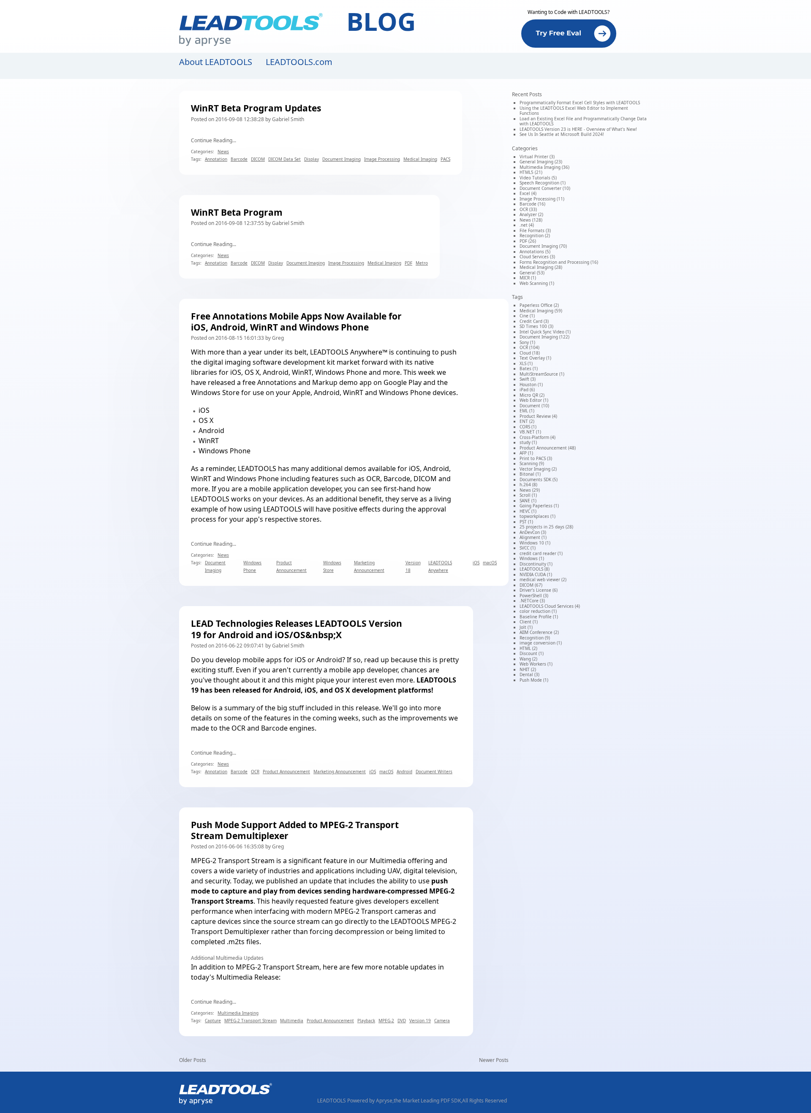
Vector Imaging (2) (538, 469)
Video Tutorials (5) (538, 178)
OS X (206, 420)
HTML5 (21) (531, 172)
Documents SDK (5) (539, 479)
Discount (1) (532, 653)
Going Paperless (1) (539, 506)
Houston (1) (531, 384)
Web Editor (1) (534, 400)
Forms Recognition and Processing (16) (559, 262)
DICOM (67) (531, 585)
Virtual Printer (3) (537, 157)
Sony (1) (527, 342)
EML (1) (527, 411)
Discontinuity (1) (536, 564)
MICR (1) (528, 278)
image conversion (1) (541, 643)
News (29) (530, 490)
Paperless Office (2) (539, 305)
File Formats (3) (535, 230)
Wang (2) (528, 659)
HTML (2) (528, 648)
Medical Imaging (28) (541, 267)
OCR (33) (528, 209)
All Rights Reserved (484, 1100)
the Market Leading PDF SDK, (428, 1100)
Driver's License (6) (539, 590)
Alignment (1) (533, 537)
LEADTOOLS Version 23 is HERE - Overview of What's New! (578, 129)
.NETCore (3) (532, 601)
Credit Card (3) (534, 321)
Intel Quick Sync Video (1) (545, 332)
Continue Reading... (213, 140)
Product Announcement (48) (548, 448)
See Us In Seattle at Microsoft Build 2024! (562, 134)
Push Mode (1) (534, 680)
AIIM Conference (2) (539, 632)
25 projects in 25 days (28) (546, 527)
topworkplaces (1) (537, 516)
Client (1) (529, 622)
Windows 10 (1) (535, 543)
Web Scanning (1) (537, 283)
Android (211, 430)
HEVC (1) (528, 511)
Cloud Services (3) (537, 257)
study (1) (528, 442)
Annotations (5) (535, 252)
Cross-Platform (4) (537, 437)
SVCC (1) (528, 548)
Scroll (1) (528, 495)
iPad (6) (527, 390)
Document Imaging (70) (543, 246)
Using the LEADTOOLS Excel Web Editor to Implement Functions (574, 110)
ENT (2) (527, 421)
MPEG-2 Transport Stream (233, 860)
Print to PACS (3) (536, 458)
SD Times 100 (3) (536, 326)
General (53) (532, 273)
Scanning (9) (532, 463)
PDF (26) (528, 241)
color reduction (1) (538, 611)
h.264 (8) (528, 484)
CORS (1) (528, 427)
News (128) (531, 220)
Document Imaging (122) (544, 337)
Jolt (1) (526, 627)
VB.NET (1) (530, 432)
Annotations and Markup (297, 382)
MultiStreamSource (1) (542, 374)
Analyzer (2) (531, 214)
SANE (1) (528, 501)
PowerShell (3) (534, 595)
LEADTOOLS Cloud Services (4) (550, 606)
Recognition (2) (535, 235)
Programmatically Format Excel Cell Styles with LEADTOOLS (580, 103)
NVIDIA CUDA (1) (536, 574)
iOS (204, 410)
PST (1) (526, 522)
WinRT (209, 440)
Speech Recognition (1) (543, 183)
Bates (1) (529, 368)
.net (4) (527, 225)
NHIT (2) (528, 669)
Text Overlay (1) (535, 358)
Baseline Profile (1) (539, 617)
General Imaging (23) (541, 162)
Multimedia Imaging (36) (544, 167)
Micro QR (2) (532, 395)
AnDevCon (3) (533, 532)
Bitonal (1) (530, 474)
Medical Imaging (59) (541, 311)
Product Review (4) (538, 416)
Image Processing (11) (542, 199)
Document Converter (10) (545, 188)
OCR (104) (529, 347)
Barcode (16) (532, 204)
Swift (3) (528, 379)
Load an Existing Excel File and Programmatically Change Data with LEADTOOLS (583, 121)
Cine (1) (527, 316)
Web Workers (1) (536, 664)
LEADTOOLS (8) (535, 569)
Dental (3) (529, 674)
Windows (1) (532, 558)
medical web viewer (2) (543, 579)
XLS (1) (526, 363)
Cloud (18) (530, 353)
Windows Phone (224, 450)
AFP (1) (526, 453)
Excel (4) (528, 193)
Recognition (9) (535, 638)
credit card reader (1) (541, 553)
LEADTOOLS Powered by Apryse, (355, 1100)
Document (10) (534, 406)
